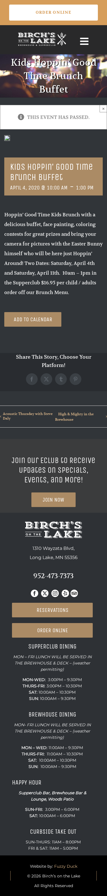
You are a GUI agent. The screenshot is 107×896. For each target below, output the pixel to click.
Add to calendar (33, 319)
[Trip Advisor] (74, 593)
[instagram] (55, 593)
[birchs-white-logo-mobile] (42, 34)
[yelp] (65, 593)
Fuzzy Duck (65, 866)
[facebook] (34, 593)
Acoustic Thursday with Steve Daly (28, 416)
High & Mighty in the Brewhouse (74, 417)
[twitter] (45, 593)
